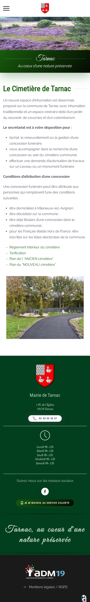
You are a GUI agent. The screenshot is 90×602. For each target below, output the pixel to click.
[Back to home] (45, 8)
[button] (6, 8)
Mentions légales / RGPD (48, 587)
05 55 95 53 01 (48, 418)
